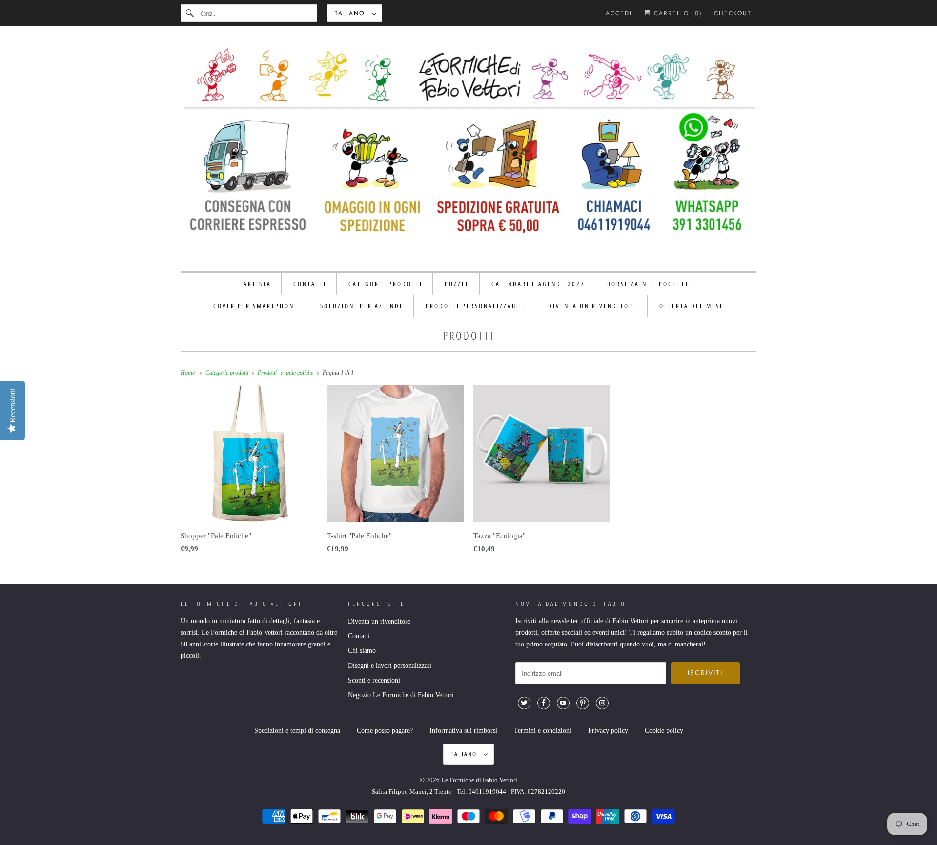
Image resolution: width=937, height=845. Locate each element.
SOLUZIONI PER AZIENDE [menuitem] (362, 306)
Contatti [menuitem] (309, 284)
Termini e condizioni (542, 730)
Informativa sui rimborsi (463, 730)
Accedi (619, 13)
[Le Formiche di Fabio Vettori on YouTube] (563, 703)
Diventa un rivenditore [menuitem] (592, 306)
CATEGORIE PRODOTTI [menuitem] (385, 284)
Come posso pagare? (385, 730)
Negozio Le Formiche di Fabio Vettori (401, 695)
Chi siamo (362, 650)
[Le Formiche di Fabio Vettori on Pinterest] (582, 703)
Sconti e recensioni (374, 680)
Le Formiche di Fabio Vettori (479, 780)
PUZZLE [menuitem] (457, 284)
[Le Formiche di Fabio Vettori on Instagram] (602, 703)
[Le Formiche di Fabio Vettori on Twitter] (524, 703)
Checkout (733, 13)
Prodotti (468, 335)
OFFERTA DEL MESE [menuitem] (691, 306)
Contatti (359, 636)
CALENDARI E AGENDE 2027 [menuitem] (538, 284)
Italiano (349, 13)
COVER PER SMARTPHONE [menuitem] (255, 306)
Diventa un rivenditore (379, 621)
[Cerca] (190, 13)
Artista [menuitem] (257, 284)
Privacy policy (608, 730)
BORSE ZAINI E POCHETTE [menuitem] (650, 284)
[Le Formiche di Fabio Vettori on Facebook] (543, 703)
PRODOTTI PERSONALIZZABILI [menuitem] (476, 306)
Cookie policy (664, 730)
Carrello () (676, 13)
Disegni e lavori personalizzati (389, 665)
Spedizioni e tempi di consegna (297, 730)
